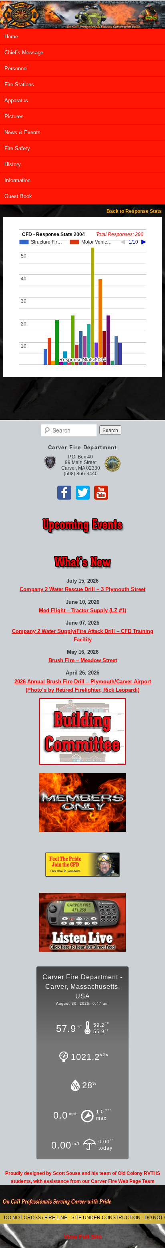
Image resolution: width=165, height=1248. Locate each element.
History (12, 164)
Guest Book (18, 196)
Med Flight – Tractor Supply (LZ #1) (82, 610)
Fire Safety (17, 148)
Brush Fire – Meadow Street (82, 660)
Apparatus (16, 100)
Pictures (14, 116)
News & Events (22, 132)
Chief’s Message (23, 53)
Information (17, 180)
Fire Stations (19, 84)
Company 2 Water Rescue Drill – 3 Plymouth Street (82, 589)
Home (11, 37)
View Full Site (83, 1236)
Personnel (16, 68)
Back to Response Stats (134, 211)
